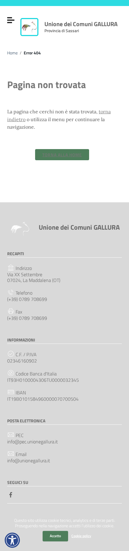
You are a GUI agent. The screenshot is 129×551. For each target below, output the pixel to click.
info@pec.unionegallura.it (32, 442)
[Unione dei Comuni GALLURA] (29, 26)
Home (12, 53)
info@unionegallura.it (28, 461)
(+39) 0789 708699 (27, 299)
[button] (12, 540)
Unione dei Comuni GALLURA (81, 25)
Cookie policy (81, 536)
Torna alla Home (62, 155)
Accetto (55, 536)
